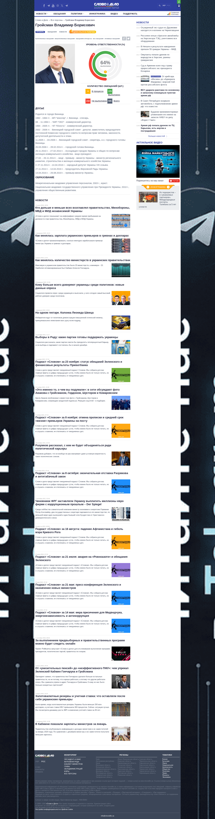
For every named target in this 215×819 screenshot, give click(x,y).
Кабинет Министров (73, 764)
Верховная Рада (71, 762)
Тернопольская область (148, 761)
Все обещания (98, 38)
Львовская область (125, 767)
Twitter (128, 38)
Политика (165, 771)
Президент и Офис (72, 759)
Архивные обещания (112, 38)
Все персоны (57, 20)
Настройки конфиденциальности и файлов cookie (54, 809)
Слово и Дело (41, 20)
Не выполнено (99, 101)
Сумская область (145, 759)
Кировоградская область (127, 763)
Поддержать (130, 14)
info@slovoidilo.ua (107, 816)
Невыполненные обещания (65, 38)
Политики (76, 14)
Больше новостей (156, 136)
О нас (37, 767)
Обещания (59, 14)
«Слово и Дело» (52, 804)
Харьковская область (147, 763)
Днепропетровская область (106, 769)
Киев (98, 759)
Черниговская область (147, 771)
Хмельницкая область (147, 767)
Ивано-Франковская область (128, 759)
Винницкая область (103, 765)
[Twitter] (62, 5)
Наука (164, 763)
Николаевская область (126, 769)
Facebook (124, 38)
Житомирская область (104, 773)
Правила (39, 772)
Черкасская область (147, 769)
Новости (41, 14)
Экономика (166, 777)
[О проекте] (179, 2)
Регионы (123, 755)
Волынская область (103, 767)
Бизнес (165, 759)
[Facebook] (44, 5)
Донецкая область (102, 771)
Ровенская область (125, 775)
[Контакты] (179, 5)
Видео (114, 14)
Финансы (165, 775)
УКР (164, 5)
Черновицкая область (147, 773)
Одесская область (125, 771)
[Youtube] (53, 5)
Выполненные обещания (44, 38)
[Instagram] (57, 5)
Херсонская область (147, 765)
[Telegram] (48, 5)
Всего (117, 101)
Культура (165, 761)
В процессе (98, 91)
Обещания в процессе (84, 38)
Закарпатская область (104, 775)
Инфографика (97, 14)
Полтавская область (125, 773)
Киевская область (124, 761)
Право (164, 773)
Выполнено (114, 95)
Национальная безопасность (167, 766)
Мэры (66, 771)
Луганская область (125, 765)
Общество (166, 769)
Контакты (39, 770)
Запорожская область (104, 777)
